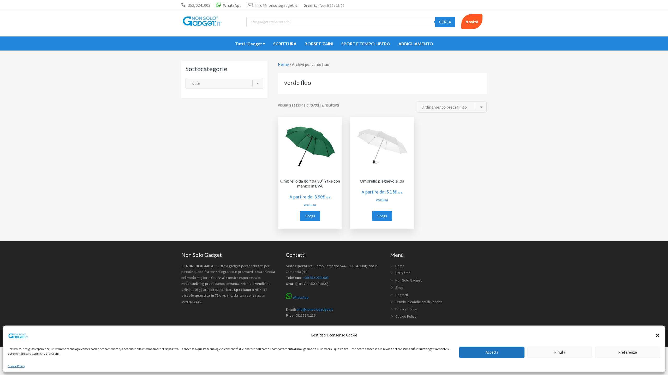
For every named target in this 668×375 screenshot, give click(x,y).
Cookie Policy (16, 366)
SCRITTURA (284, 43)
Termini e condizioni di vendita (418, 301)
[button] (657, 335)
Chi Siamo (402, 273)
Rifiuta (559, 352)
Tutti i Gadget (249, 43)
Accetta (492, 352)
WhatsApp (232, 5)
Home (399, 266)
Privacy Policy (406, 309)
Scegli (310, 216)
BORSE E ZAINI (319, 43)
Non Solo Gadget (408, 280)
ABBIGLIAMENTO (415, 43)
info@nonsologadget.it (275, 5)
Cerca (445, 21)
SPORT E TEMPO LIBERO (365, 43)
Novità (472, 21)
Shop (399, 287)
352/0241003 (199, 5)
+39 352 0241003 (316, 277)
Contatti (401, 294)
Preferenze (627, 352)
